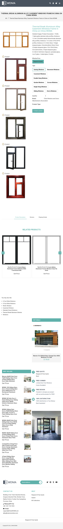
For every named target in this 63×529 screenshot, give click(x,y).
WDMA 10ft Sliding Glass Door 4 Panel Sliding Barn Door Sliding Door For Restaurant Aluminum (9, 390)
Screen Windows (52, 82)
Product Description (20, 217)
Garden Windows (39, 82)
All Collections (36, 500)
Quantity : (34, 96)
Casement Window (8, 308)
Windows (5, 314)
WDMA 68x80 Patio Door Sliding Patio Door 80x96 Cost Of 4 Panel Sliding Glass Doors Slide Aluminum (9, 423)
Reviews (32, 217)
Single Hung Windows (40, 87)
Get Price (5, 383)
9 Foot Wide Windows (9, 303)
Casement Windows (40, 74)
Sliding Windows (39, 91)
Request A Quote (38, 61)
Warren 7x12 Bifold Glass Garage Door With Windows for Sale (46, 356)
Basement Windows (53, 69)
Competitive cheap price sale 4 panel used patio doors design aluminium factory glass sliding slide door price (9, 447)
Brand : (34, 98)
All (6, 18)
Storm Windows (52, 91)
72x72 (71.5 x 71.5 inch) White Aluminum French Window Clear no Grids (46, 268)
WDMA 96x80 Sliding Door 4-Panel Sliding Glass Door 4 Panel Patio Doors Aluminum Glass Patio (10, 435)
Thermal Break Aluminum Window (12, 312)
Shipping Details (43, 217)
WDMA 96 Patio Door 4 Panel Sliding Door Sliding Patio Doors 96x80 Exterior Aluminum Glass (10, 401)
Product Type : (36, 104)
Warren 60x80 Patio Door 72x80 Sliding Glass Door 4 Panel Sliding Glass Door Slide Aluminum (9, 379)
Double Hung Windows (40, 78)
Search (33, 497)
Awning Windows (39, 69)
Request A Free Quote (38, 495)
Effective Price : (36, 58)
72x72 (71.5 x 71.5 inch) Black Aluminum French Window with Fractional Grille (16, 268)
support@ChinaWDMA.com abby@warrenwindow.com (11, 511)
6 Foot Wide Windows (9, 301)
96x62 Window (7, 306)
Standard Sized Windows (10, 310)
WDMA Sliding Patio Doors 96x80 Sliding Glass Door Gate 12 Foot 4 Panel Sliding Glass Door (10, 412)
